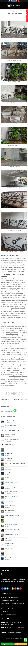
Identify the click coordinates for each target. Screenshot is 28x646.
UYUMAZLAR (8, 453)
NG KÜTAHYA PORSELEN (12, 439)
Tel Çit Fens (8, 520)
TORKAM (7, 472)
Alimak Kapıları (9, 548)
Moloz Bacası (9, 444)
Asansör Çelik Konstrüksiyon (9, 598)
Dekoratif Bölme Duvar (20, 399)
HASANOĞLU (8, 477)
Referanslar (4, 611)
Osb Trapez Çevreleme (12, 515)
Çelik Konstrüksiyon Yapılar (8, 600)
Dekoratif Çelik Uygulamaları (14, 11)
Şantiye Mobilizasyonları (8, 614)
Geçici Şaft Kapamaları (11, 496)
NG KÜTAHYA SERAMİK (11, 482)
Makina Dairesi (5, 399)
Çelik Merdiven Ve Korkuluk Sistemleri (11, 603)
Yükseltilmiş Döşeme (11, 524)
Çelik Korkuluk (9, 501)
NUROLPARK (8, 458)
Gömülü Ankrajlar (10, 505)
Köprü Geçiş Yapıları (11, 491)
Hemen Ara (8, 644)
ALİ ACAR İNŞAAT (10, 420)
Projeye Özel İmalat (6, 609)
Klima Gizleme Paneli (11, 539)
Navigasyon (21, 644)
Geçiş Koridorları (10, 553)
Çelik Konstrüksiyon (10, 487)
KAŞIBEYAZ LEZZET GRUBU (12, 430)
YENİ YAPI (7, 449)
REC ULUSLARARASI (10, 425)
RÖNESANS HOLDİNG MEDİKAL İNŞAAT (15, 463)
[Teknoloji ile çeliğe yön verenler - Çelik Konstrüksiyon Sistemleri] (14, 5)
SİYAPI (7, 468)
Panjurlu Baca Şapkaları (12, 529)
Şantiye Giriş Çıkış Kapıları (12, 558)
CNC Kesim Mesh (10, 510)
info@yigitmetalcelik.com (8, 383)
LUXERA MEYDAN (10, 434)
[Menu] (2, 5)
